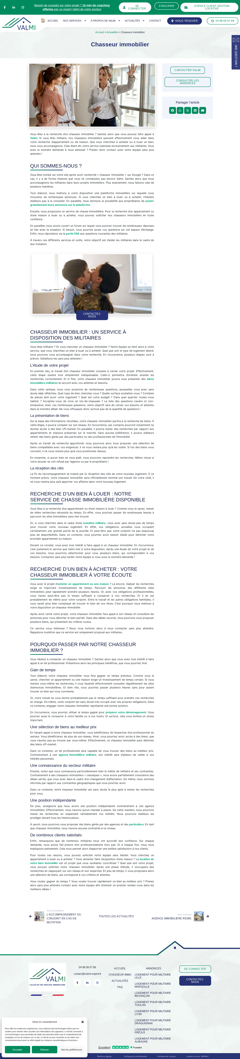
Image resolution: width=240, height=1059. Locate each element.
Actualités (132, 20)
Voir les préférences (71, 1049)
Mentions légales (104, 1056)
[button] (82, 1022)
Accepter (17, 1049)
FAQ (120, 987)
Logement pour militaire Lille (153, 976)
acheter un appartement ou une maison (83, 584)
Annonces (153, 968)
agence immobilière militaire (77, 754)
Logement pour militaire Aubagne (153, 1040)
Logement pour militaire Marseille (153, 985)
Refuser (44, 1049)
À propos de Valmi (103, 20)
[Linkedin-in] (14, 7)
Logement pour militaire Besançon (153, 994)
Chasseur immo (120, 974)
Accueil (99, 32)
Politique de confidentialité (135, 1056)
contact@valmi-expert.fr (87, 973)
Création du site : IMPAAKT (197, 1056)
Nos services (72, 20)
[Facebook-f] (5, 7)
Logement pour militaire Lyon (153, 1013)
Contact (155, 20)
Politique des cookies (166, 1056)
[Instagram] (23, 7)
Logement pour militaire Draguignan (153, 1022)
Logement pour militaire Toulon (153, 1003)
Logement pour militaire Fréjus (153, 1031)
